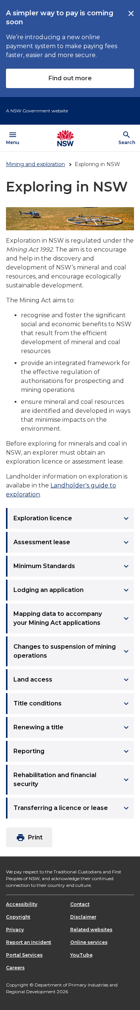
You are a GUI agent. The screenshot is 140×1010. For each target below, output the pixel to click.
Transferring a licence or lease (72, 808)
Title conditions (72, 703)
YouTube (81, 955)
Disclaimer (83, 917)
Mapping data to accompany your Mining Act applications (72, 618)
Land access (72, 679)
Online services (89, 942)
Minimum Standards (72, 566)
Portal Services (24, 955)
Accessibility (21, 904)
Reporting (72, 751)
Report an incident (28, 942)
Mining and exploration (35, 164)
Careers (15, 967)
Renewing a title (72, 727)
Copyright (18, 917)
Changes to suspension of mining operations (72, 651)
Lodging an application (72, 590)
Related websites (91, 929)
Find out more (70, 78)
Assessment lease (72, 542)
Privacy (15, 929)
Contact (80, 904)
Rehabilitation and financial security (72, 779)
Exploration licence (72, 518)
